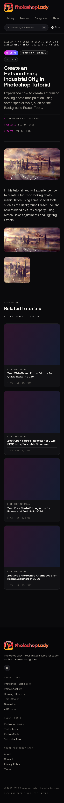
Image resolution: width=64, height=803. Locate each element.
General (10, 704)
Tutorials (24, 18)
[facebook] (7, 668)
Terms (7, 769)
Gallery (10, 18)
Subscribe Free (13, 739)
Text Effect (12, 699)
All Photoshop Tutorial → (21, 316)
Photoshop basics (14, 724)
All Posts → (10, 709)
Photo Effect (13, 688)
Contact (8, 759)
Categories (41, 18)
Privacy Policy (12, 764)
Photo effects (11, 734)
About (56, 18)
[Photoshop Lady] (26, 7)
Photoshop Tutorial (30, 42)
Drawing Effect (14, 694)
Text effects (11, 729)
